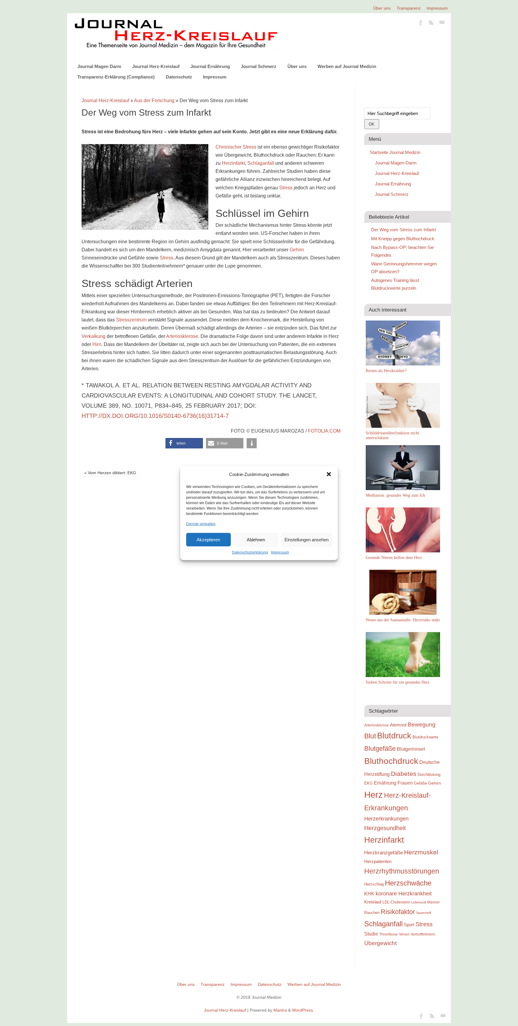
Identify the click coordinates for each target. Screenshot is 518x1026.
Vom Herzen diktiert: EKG (110, 472)
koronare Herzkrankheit (404, 894)
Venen (404, 934)
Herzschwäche (408, 883)
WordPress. (303, 1010)
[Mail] (441, 23)
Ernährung (385, 782)
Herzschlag (374, 884)
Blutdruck (394, 735)
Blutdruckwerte (425, 737)
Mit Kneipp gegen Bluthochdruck (402, 238)
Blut (370, 736)
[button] (329, 474)
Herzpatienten (377, 861)
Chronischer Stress (236, 146)
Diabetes (403, 773)
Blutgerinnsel (411, 749)
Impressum (280, 552)
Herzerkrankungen (386, 819)
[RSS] (431, 23)
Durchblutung (429, 774)
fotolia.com (324, 430)
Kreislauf (372, 902)
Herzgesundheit (385, 828)
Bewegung (422, 724)
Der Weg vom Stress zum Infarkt (403, 229)
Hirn (96, 344)
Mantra (280, 1010)
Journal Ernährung (210, 66)
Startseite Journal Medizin (395, 152)
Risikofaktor (398, 911)
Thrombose (388, 934)
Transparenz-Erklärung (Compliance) (116, 76)
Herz (373, 795)
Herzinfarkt (233, 163)
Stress (286, 187)
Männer (433, 902)
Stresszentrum (131, 319)
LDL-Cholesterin (396, 902)
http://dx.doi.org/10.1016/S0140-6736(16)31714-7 (155, 415)
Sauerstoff (423, 913)
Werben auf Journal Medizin (346, 66)
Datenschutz (179, 76)
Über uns (382, 8)
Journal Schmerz (258, 66)
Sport (409, 924)
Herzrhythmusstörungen (401, 871)
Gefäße (420, 783)
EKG (368, 783)
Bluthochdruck (391, 761)
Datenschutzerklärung (250, 552)
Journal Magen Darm (99, 66)
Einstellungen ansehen (306, 539)
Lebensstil (418, 902)
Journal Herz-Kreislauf (156, 66)
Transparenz (409, 8)
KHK (369, 893)
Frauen (405, 782)
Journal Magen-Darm (396, 162)
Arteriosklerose (182, 336)
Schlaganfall (260, 163)
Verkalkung (94, 336)
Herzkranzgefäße (383, 853)
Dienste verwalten (201, 524)
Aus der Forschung (154, 100)
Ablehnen (256, 539)
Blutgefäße (380, 748)
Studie (371, 933)
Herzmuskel (421, 852)
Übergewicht (380, 943)
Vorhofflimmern (423, 934)
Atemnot (398, 724)
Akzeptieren (208, 539)
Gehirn (297, 249)
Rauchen (372, 912)
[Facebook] (420, 23)
